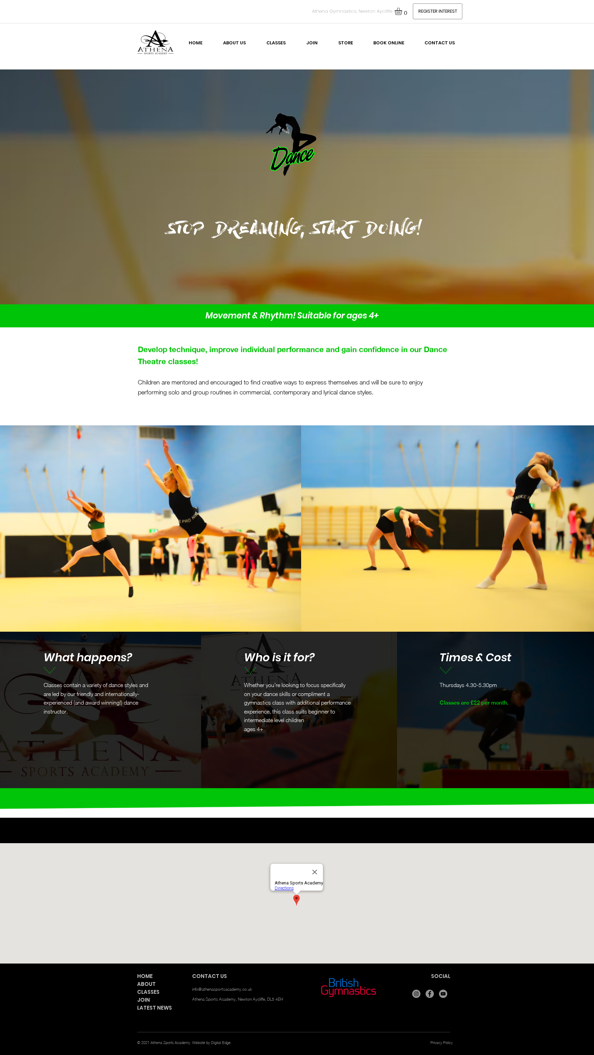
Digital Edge (221, 1042)
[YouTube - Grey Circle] (443, 994)
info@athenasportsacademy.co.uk (222, 989)
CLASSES (148, 992)
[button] (403, 11)
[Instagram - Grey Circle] (416, 994)
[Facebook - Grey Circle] (430, 994)
